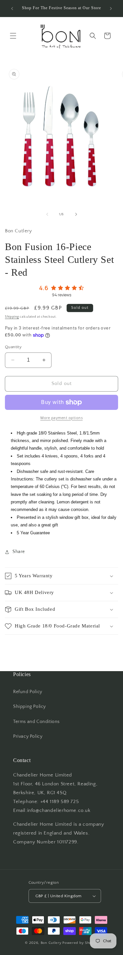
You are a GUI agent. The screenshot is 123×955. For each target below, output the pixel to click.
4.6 (43, 288)
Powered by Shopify (80, 943)
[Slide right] (76, 214)
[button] (13, 36)
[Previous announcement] (12, 8)
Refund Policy (27, 691)
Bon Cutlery (51, 943)
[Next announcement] (111, 8)
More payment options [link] (61, 418)
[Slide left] (47, 214)
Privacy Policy (27, 736)
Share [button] (18, 551)
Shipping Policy (29, 706)
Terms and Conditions (36, 721)
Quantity (13, 347)
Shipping (12, 317)
